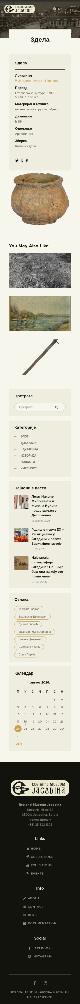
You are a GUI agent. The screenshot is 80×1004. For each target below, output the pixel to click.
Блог (24, 436)
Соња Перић (27, 654)
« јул (17, 744)
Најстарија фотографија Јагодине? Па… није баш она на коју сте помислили (47, 567)
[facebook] (35, 983)
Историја (28, 456)
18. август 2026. (41, 521)
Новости (28, 462)
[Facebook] (27, 160)
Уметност (29, 468)
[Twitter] (17, 160)
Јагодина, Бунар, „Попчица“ (38, 81)
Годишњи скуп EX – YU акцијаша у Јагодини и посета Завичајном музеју (48, 536)
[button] (57, 9)
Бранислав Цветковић (32, 616)
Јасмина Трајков (29, 609)
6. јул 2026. (39, 549)
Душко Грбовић (28, 624)
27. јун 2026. (40, 582)
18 (25, 721)
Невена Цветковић (30, 639)
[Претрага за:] (40, 407)
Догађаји (28, 443)
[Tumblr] (22, 160)
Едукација (29, 449)
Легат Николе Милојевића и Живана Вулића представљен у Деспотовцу (44, 505)
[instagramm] (45, 983)
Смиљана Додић (29, 647)
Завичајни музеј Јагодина (35, 632)
